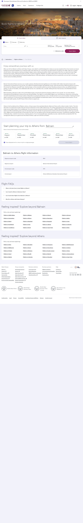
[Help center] (63, 6)
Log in (74, 5)
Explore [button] (19, 5)
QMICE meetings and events (35, 273)
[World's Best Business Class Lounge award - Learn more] (36, 288)
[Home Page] (2, 59)
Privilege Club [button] (39, 5)
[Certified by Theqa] (75, 268)
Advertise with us (32, 274)
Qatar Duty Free (18, 274)
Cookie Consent (48, 298)
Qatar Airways (5, 267)
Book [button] (24, 5)
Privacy (15, 298)
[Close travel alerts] (80, 1)
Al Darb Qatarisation (6, 276)
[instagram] (80, 275)
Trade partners (45, 274)
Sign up (79, 5)
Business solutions (33, 267)
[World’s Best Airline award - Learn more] (4, 288)
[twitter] (73, 275)
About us (3, 269)
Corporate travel (32, 269)
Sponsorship (4, 274)
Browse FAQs (59, 271)
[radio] (9, 135)
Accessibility (21, 298)
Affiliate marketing (46, 269)
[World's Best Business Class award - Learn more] (20, 288)
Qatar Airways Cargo (19, 276)
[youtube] (78, 275)
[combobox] (59, 126)
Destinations (9, 59)
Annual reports (5, 278)
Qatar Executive (18, 273)
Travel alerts (58, 273)
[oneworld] (12, 5)
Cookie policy (5, 298)
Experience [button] (31, 5)
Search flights (68, 142)
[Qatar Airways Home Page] (6, 5)
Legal (10, 298)
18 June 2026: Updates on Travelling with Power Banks (17, 1)
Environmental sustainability (8, 280)
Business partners (46, 267)
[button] (42, 188)
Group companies (19, 267)
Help (57, 267)
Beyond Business (32, 271)
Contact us (58, 269)
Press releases (5, 273)
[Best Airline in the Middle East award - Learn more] (53, 288)
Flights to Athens (18, 59)
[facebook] (71, 275)
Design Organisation (19, 280)
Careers (3, 271)
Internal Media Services (20, 278)
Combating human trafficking (31, 298)
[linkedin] (75, 275)
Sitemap (42, 298)
